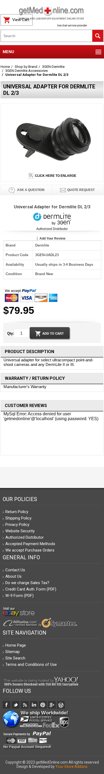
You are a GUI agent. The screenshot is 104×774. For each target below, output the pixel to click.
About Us (13, 576)
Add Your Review (52, 238)
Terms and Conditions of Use (31, 664)
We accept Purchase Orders (29, 550)
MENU (8, 51)
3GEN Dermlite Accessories (26, 71)
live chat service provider (72, 25)
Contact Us (15, 570)
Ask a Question (30, 190)
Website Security (20, 531)
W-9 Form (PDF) (19, 595)
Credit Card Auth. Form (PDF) (30, 589)
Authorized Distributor (52, 229)
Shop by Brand (26, 67)
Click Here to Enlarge (55, 176)
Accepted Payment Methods (30, 543)
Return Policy (16, 511)
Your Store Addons (71, 766)
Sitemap (12, 651)
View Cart (20, 19)
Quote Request (81, 190)
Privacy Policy (17, 524)
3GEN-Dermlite (53, 67)
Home (5, 67)
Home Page (15, 645)
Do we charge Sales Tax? (27, 582)
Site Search (15, 658)
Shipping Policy (18, 518)
